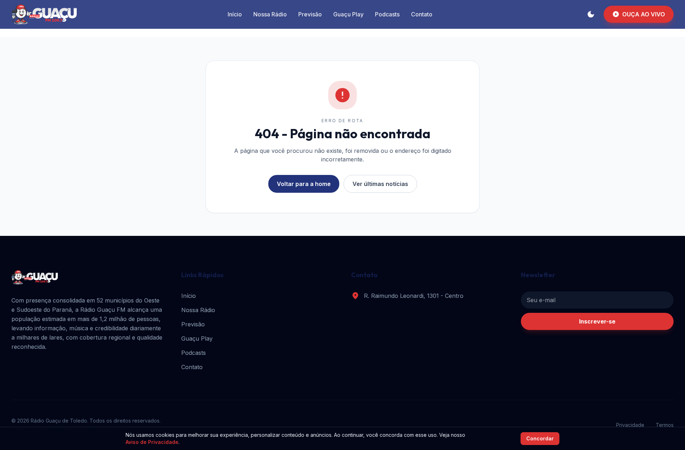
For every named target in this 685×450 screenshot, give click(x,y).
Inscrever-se (597, 321)
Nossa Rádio (270, 14)
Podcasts (387, 14)
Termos (665, 425)
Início (235, 14)
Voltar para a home (304, 183)
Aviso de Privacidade (152, 442)
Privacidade (630, 425)
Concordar (540, 438)
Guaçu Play (348, 14)
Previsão (310, 14)
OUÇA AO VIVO (638, 14)
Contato (421, 14)
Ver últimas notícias (380, 183)
